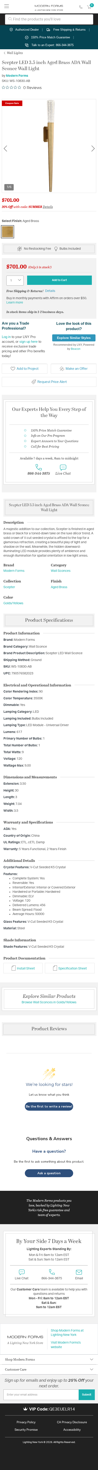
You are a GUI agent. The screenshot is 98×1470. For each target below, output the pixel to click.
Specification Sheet (72, 968)
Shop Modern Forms (20, 1359)
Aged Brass (59, 587)
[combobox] (49, 19)
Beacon (75, 348)
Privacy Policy (26, 1422)
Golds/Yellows (13, 603)
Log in (6, 337)
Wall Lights (14, 52)
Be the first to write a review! (49, 1106)
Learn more (14, 302)
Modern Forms (17, 75)
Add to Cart (59, 280)
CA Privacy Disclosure (72, 1422)
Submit (86, 1394)
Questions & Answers (49, 1139)
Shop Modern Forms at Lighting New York (67, 1333)
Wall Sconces (60, 570)
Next (93, 149)
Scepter (9, 587)
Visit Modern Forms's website (66, 1345)
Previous (5, 149)
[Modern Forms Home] (49, 6)
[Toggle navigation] (7, 6)
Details (48, 206)
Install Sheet (25, 968)
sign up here (28, 341)
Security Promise (26, 1429)
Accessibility (72, 1429)
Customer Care (15, 1369)
